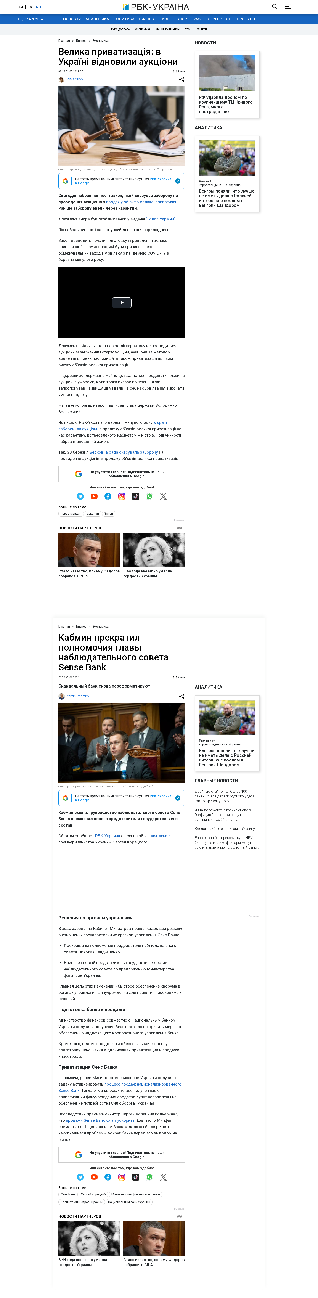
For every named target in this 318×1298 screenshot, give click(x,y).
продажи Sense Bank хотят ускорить (100, 1120)
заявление (160, 835)
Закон (108, 513)
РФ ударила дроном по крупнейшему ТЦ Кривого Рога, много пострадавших (226, 104)
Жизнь (165, 19)
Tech (188, 29)
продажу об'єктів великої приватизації (142, 201)
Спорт (183, 19)
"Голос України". (161, 219)
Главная (64, 40)
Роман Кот (207, 181)
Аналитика (97, 19)
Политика (124, 19)
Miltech (202, 29)
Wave (199, 19)
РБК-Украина (107, 835)
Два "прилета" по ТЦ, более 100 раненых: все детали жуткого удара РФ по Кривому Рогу (225, 796)
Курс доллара (120, 29)
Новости (72, 19)
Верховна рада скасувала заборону (124, 452)
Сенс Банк (68, 1194)
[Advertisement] (121, 880)
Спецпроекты (240, 19)
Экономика (143, 29)
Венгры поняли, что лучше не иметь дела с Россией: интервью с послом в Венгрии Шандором (226, 198)
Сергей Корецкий (93, 1194)
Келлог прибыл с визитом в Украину (225, 828)
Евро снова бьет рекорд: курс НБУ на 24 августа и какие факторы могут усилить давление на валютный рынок (227, 842)
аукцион (93, 513)
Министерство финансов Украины (135, 1194)
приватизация (71, 513)
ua (21, 7)
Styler (215, 19)
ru (38, 7)
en (29, 7)
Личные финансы (168, 29)
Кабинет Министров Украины (82, 1202)
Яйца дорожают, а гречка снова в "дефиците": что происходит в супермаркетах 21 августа (223, 815)
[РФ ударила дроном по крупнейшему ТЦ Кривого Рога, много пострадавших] (227, 73)
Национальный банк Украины (129, 1202)
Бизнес (146, 19)
